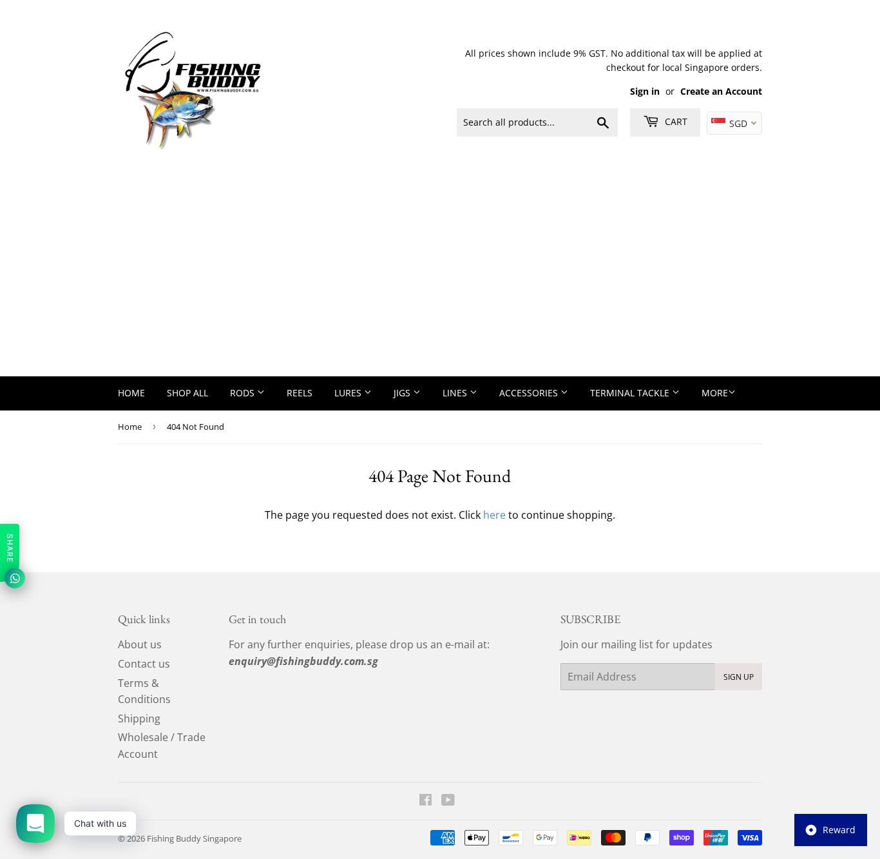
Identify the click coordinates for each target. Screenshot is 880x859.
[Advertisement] (440, 279)
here (494, 515)
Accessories (529, 393)
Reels (299, 393)
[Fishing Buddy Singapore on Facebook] (425, 801)
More (715, 393)
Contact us (144, 664)
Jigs (403, 393)
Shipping (139, 718)
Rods (243, 393)
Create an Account (721, 91)
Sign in (645, 91)
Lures (349, 393)
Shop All (187, 393)
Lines (456, 393)
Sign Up (738, 676)
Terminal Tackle (631, 393)
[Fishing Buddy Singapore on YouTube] (448, 801)
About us (140, 644)
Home (131, 393)
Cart (674, 121)
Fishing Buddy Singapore (194, 838)
